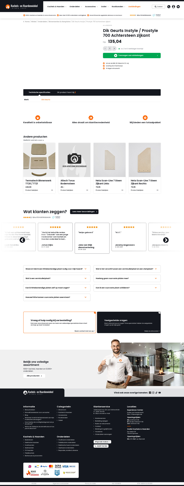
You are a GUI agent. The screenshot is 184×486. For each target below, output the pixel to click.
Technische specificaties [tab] (39, 92)
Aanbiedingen (134, 6)
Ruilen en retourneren (102, 424)
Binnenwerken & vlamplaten (59, 22)
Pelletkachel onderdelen (67, 442)
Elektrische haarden (32, 442)
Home (27, 22)
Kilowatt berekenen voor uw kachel (37, 412)
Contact (98, 426)
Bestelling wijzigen (101, 421)
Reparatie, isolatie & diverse (68, 450)
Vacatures (98, 432)
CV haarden (29, 450)
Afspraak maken (102, 442)
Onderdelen (75, 6)
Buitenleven (29, 440)
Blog (26, 415)
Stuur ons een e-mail (102, 413)
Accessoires (90, 6)
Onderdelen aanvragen (103, 434)
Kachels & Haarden (55, 6)
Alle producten (33, 376)
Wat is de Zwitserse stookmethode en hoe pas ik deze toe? (39, 427)
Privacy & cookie (90, 483)
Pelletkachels (29, 453)
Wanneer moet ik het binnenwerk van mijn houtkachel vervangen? (39, 418)
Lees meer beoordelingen (83, 211)
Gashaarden (29, 448)
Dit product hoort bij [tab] (66, 92)
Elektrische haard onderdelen (68, 445)
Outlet (103, 6)
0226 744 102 (99, 412)
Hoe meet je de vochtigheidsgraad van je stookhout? (39, 423)
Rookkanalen (117, 6)
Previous (20, 238)
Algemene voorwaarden (61, 483)
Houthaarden (29, 445)
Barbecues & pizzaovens (33, 456)
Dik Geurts (45, 99)
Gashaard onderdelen (66, 448)
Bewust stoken (30, 410)
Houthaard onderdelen (66, 440)
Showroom (62, 410)
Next (164, 238)
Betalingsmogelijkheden (103, 429)
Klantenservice (100, 418)
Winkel (33, 22)
